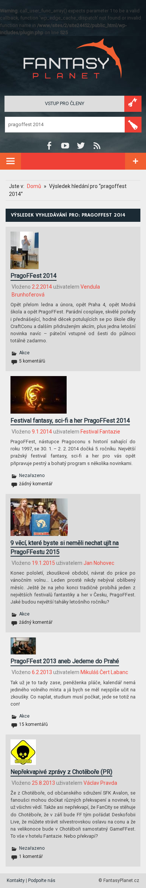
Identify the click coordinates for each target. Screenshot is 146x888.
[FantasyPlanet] (73, 84)
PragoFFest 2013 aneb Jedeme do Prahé (64, 661)
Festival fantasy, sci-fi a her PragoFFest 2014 (70, 420)
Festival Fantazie (100, 432)
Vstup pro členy (64, 103)
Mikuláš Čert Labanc (104, 672)
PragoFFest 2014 (33, 275)
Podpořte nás (41, 880)
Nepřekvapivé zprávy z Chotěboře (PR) (61, 771)
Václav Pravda (100, 783)
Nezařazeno (32, 475)
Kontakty (16, 880)
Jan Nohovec (98, 563)
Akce (24, 352)
